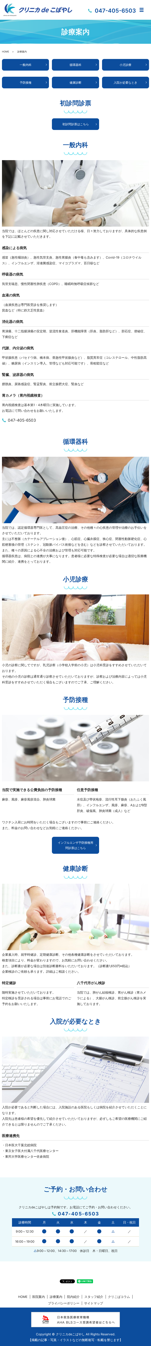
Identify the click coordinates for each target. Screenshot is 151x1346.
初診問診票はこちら (75, 124)
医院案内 (38, 1297)
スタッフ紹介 (93, 1297)
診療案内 (56, 1297)
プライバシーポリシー (63, 1303)
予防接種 (25, 82)
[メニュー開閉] (142, 10)
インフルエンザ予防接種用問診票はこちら (75, 845)
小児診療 (125, 65)
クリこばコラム (119, 1297)
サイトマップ (93, 1303)
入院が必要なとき (125, 82)
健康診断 (75, 82)
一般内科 (25, 65)
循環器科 (75, 65)
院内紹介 (73, 1297)
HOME (5, 51)
